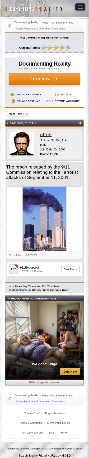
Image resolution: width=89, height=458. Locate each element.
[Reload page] (9, 25)
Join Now (41, 79)
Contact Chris (32, 413)
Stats (52, 432)
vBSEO (66, 455)
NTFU (63, 432)
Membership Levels (58, 422)
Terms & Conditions (30, 422)
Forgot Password (55, 413)
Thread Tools (15, 113)
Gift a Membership (32, 432)
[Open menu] (80, 6)
